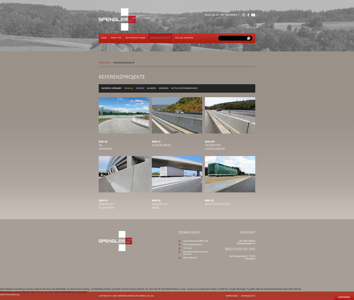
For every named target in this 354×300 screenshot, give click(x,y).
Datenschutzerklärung (9, 294)
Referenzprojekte (160, 38)
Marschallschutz (190, 258)
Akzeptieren (344, 297)
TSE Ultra (187, 248)
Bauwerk (151, 88)
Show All (128, 88)
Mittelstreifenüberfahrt (184, 88)
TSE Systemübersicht (192, 244)
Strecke (140, 88)
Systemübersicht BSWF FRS (195, 241)
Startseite (104, 63)
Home (104, 38)
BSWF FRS (116, 38)
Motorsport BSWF (136, 38)
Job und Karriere (184, 38)
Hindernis (164, 88)
